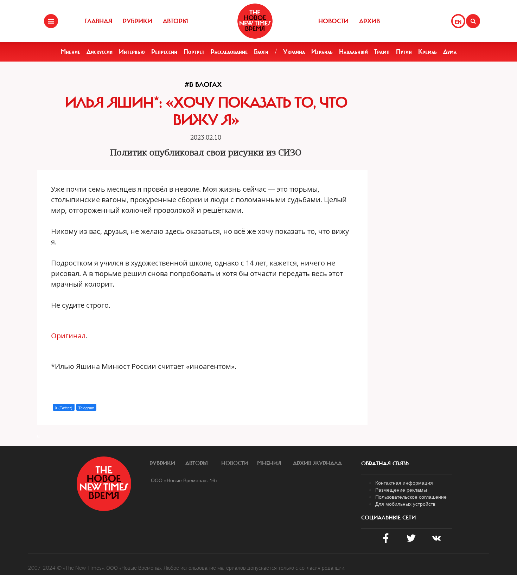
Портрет (194, 52)
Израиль (322, 52)
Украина (294, 52)
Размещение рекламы (401, 489)
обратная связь (385, 463)
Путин (404, 52)
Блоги (261, 52)
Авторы (175, 21)
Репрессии (164, 52)
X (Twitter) (63, 407)
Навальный (353, 52)
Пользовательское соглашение (411, 496)
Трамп (382, 52)
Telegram (86, 407)
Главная (98, 21)
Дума (450, 52)
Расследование (229, 52)
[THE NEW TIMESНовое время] (255, 21)
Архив (369, 21)
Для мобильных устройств (405, 503)
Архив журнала (317, 463)
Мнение (70, 52)
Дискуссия (100, 52)
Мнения (269, 463)
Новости (333, 21)
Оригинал (68, 335)
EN (458, 21)
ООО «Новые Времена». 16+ (184, 480)
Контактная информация (404, 482)
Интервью (132, 52)
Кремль (427, 52)
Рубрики (137, 21)
